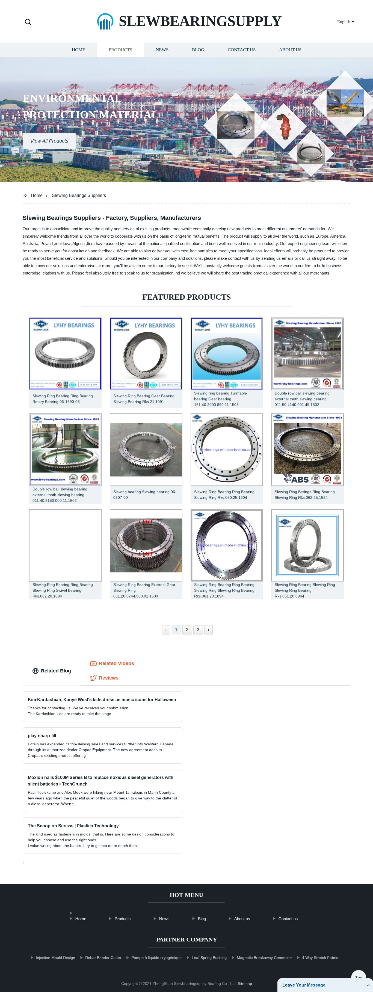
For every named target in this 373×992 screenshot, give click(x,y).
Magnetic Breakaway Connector (264, 957)
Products (120, 49)
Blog (198, 49)
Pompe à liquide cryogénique (156, 957)
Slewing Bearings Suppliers (79, 195)
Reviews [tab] (109, 678)
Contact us (242, 49)
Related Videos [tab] (116, 663)
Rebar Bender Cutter (103, 957)
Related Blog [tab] (56, 671)
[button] (28, 22)
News (162, 49)
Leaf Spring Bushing (209, 957)
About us (290, 49)
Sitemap (245, 983)
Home (78, 49)
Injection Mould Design (55, 957)
